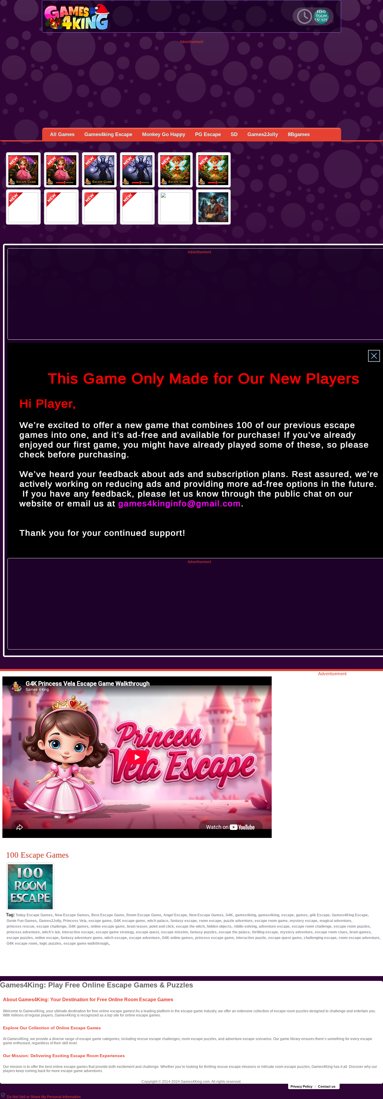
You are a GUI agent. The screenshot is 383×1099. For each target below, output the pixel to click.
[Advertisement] (191, 86)
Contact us (326, 1086)
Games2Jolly (262, 134)
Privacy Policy (301, 1086)
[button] (40, 1097)
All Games (62, 134)
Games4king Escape (108, 134)
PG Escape (208, 134)
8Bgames (299, 134)
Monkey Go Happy (163, 134)
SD (234, 134)
